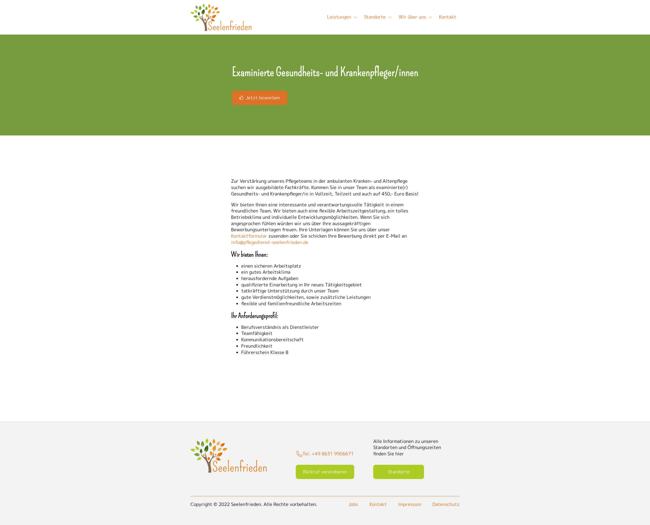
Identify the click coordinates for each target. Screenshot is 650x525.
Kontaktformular (249, 236)
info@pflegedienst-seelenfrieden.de (269, 242)
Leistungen (339, 17)
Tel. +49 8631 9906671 (328, 454)
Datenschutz (446, 504)
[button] (259, 98)
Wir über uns (412, 17)
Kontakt (447, 17)
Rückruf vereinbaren (325, 472)
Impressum (409, 504)
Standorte (375, 17)
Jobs (353, 504)
